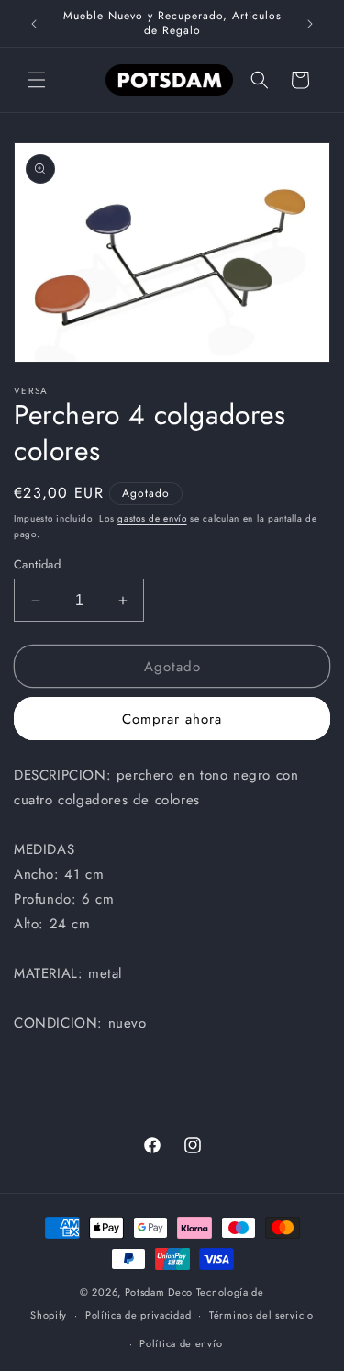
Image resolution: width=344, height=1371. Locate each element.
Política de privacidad (138, 1315)
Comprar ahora (172, 719)
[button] (37, 80)
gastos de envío (152, 518)
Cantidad (37, 564)
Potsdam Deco (159, 1292)
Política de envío (180, 1343)
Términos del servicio (261, 1315)
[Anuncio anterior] (34, 24)
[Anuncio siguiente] (310, 24)
